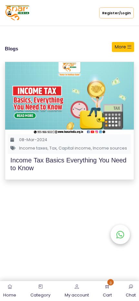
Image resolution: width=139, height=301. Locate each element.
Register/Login (116, 13)
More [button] (121, 47)
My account (77, 295)
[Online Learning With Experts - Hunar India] (17, 12)
